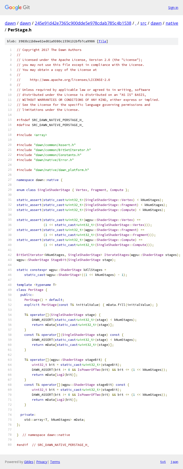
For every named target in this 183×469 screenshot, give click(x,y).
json (174, 461)
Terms (55, 461)
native (172, 23)
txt (163, 461)
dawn (10, 23)
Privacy (41, 461)
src (143, 23)
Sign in (173, 7)
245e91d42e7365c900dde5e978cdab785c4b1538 (83, 23)
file (102, 41)
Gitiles (28, 461)
